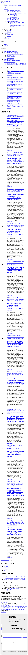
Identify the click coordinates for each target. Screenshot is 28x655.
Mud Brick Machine (17, 608)
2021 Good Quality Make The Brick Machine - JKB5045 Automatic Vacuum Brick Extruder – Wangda (14, 307)
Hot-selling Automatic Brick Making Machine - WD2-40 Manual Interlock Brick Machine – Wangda (15, 343)
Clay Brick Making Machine (13, 10)
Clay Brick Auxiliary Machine (14, 11)
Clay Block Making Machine (7, 606)
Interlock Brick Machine (12, 21)
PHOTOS (9, 30)
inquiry (8, 150)
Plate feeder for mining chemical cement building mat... (14, 85)
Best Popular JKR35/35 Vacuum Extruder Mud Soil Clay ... (14, 92)
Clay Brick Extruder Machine (18, 609)
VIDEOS (9, 32)
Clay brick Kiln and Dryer (13, 18)
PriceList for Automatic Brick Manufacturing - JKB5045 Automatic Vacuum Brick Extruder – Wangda (14, 233)
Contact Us (6, 38)
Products (6, 9)
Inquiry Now (4, 602)
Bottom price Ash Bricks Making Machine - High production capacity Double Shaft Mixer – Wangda (15, 161)
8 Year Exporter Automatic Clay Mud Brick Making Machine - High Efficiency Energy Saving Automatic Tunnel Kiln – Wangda (15, 531)
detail (11, 150)
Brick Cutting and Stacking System (18, 13)
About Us (6, 33)
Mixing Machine (13, 17)
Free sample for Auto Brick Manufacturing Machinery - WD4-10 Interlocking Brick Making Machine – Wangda (15, 418)
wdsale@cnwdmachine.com (10, 589)
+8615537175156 (7, 1)
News (5, 28)
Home (5, 7)
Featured (6, 45)
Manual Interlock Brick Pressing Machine (16, 63)
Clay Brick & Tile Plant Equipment (15, 19)
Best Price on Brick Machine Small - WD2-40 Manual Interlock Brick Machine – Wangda (15, 269)
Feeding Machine (14, 15)
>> (8, 560)
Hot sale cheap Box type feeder (14, 79)
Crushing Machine (14, 14)
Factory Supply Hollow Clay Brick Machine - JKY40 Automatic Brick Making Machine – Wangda (15, 197)
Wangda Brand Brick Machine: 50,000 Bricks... (15, 579)
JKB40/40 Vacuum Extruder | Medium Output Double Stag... (14, 100)
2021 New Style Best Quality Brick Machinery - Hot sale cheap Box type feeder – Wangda (15, 453)
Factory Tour (10, 34)
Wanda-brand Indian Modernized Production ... (15, 578)
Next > (6, 560)
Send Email (3, 612)
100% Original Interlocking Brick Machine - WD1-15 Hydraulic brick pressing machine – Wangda (15, 123)
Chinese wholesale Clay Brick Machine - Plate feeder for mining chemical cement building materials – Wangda (15, 381)
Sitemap (7, 605)
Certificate (9, 36)
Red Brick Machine (19, 606)
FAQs (8, 37)
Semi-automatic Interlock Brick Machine (16, 64)
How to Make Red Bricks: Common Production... (15, 576)
